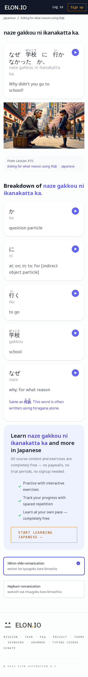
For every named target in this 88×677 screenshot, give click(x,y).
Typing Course (65, 642)
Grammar (38, 642)
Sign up (77, 7)
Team (29, 637)
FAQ (43, 637)
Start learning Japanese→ (35, 535)
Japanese (10, 18)
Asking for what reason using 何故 (43, 18)
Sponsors (16, 642)
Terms (79, 637)
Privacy (60, 637)
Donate (10, 648)
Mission (11, 637)
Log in (57, 7)
